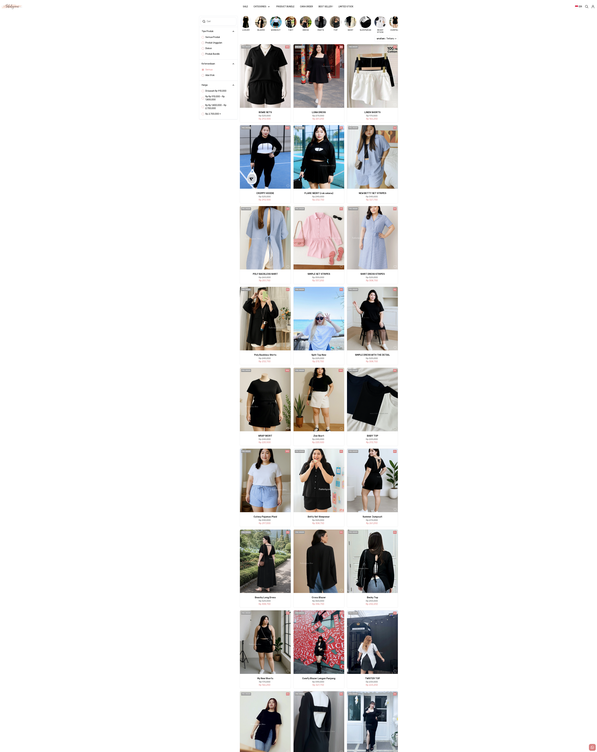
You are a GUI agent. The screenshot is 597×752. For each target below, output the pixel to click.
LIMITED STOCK (345, 6)
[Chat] (592, 747)
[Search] (587, 6)
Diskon (208, 48)
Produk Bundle (212, 54)
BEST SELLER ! (326, 6)
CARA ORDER (306, 6)
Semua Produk (212, 37)
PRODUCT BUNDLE (285, 6)
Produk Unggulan (213, 42)
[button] (593, 6)
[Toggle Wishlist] (288, 105)
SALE (245, 6)
